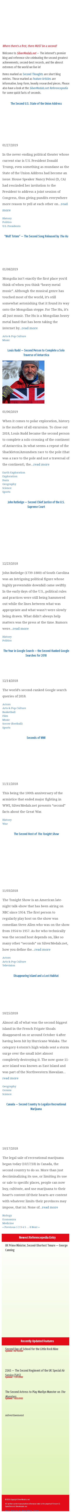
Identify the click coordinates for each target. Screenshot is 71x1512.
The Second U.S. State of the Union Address (36, 103)
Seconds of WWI (36, 738)
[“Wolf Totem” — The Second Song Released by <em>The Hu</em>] (23, 260)
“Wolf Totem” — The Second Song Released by (36, 236)
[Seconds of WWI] (23, 774)
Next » (35, 1227)
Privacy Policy (27, 1511)
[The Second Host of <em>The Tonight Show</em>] (17, 881)
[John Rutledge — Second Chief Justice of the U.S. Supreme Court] (20, 554)
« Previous (9, 1227)
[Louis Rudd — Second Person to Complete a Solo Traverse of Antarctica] (23, 402)
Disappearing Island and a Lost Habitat (36, 976)
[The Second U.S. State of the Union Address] (23, 136)
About (7, 1511)
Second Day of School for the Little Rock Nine (31, 1349)
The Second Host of (36, 834)
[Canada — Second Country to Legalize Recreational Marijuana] (23, 1139)
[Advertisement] (35, 1455)
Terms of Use (16, 1511)
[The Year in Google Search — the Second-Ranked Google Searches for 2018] (19, 671)
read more (30, 328)
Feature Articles (42, 79)
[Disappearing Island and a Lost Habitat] (23, 1004)
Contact (36, 1511)
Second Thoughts (33, 74)
